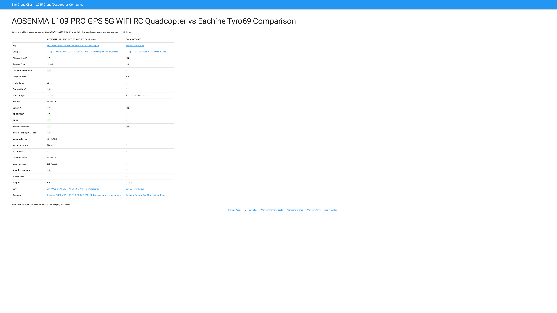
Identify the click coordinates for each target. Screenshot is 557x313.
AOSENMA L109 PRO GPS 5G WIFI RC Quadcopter (73, 45)
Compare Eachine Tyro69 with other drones (146, 52)
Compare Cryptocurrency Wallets (322, 210)
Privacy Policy (234, 210)
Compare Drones (295, 210)
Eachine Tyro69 (135, 45)
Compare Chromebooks (272, 210)
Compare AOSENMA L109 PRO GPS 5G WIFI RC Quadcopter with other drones (84, 52)
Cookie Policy (251, 210)
